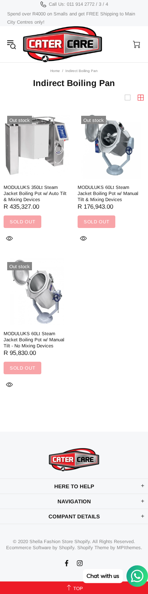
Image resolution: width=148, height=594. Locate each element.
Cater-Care (62, 44)
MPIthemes (129, 547)
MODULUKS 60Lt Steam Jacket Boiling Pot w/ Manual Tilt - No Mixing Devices (34, 339)
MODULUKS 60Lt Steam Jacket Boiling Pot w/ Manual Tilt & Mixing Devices (108, 193)
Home (55, 71)
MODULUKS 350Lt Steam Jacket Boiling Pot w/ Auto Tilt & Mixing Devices (35, 193)
